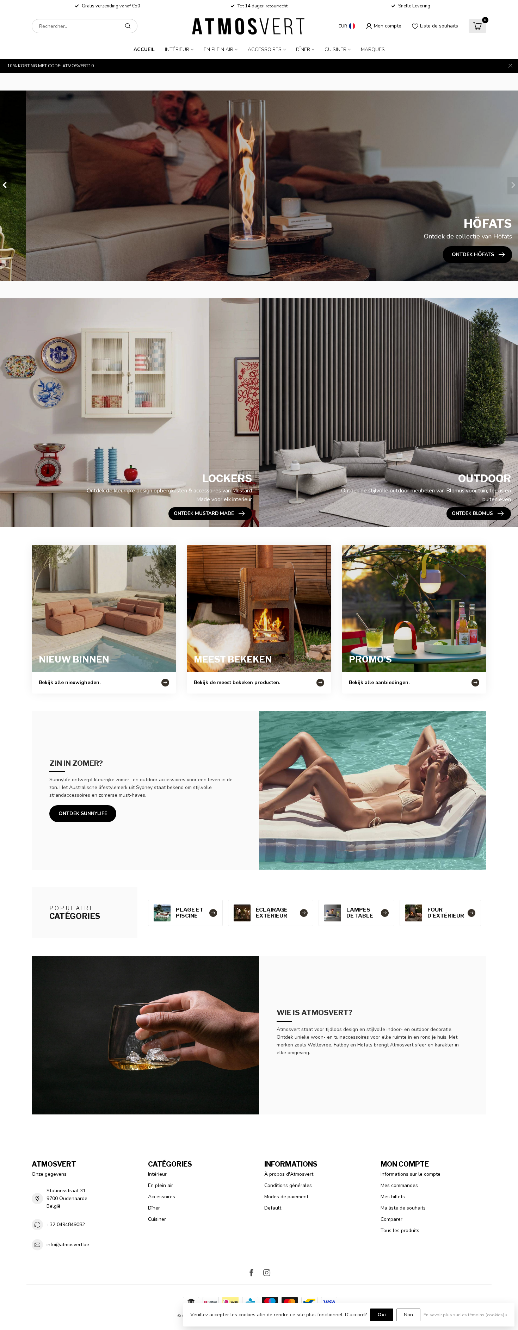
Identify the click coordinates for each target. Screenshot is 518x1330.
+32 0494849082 (66, 1224)
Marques (373, 49)
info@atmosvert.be (68, 1244)
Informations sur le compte (410, 1174)
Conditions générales (288, 1185)
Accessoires (265, 49)
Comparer (391, 1219)
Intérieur (177, 49)
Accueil (144, 49)
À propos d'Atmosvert (288, 1174)
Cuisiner (335, 49)
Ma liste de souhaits (403, 1208)
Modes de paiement (286, 1196)
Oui (381, 1314)
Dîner (303, 49)
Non (408, 1314)
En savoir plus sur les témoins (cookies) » (465, 1315)
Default (272, 1208)
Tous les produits (400, 1230)
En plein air (218, 49)
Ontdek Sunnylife (82, 813)
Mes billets (393, 1196)
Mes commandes (399, 1185)
